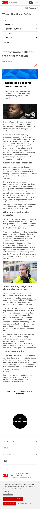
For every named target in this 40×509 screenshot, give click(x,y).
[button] (24, 503)
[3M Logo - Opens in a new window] (5, 2)
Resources (8, 38)
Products (8, 25)
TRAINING (8, 33)
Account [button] (32, 8)
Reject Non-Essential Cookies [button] (13, 499)
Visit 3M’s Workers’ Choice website (20, 393)
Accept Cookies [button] (9, 503)
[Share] (35, 66)
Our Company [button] (10, 441)
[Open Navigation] (37, 3)
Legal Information (16, 473)
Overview (8, 20)
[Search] (31, 2)
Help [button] (5, 461)
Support (7, 42)
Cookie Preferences (17, 475)
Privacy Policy (27, 473)
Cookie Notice (8, 494)
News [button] (5, 448)
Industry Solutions (13, 29)
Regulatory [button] (9, 454)
